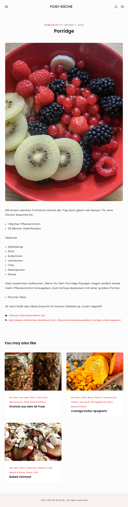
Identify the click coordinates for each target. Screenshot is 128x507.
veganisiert (115, 320)
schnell (105, 320)
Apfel (11, 320)
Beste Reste (94, 397)
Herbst (75, 402)
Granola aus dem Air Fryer (27, 406)
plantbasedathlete (81, 320)
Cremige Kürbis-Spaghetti (89, 411)
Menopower (16, 402)
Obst (53, 320)
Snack (29, 472)
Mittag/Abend (98, 402)
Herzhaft (85, 402)
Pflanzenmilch (64, 320)
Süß (43, 315)
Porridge (96, 320)
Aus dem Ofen (27, 397)
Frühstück (14, 315)
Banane (19, 320)
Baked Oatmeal (20, 477)
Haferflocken (30, 320)
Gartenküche (109, 397)
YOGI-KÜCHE (61, 6)
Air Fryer (14, 397)
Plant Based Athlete (30, 315)
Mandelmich (44, 320)
